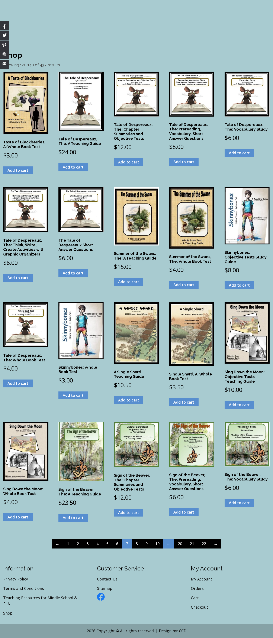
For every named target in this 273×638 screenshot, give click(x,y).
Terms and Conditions (23, 588)
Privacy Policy (15, 579)
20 (180, 543)
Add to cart (17, 170)
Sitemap (104, 588)
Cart (195, 597)
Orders (197, 588)
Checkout (199, 607)
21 (192, 543)
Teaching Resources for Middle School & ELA (40, 600)
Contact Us (107, 579)
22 (204, 543)
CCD (182, 630)
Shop (8, 613)
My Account (201, 579)
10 (157, 543)
